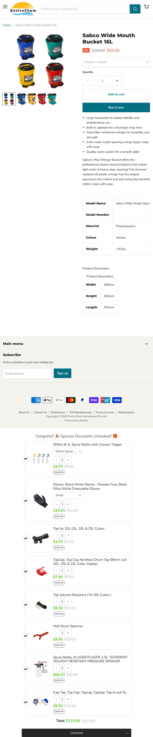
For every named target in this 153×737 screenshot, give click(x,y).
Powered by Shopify (76, 420)
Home (7, 25)
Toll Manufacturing (80, 412)
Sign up (62, 373)
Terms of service (104, 412)
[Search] (135, 9)
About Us (24, 412)
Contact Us (40, 412)
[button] (56, 460)
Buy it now (116, 107)
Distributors (58, 412)
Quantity (87, 72)
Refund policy (126, 412)
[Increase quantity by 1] (117, 81)
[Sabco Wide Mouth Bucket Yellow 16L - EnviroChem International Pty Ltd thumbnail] (9, 99)
